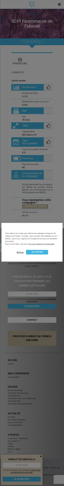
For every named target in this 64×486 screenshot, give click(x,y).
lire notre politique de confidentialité (41, 244)
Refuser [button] (20, 252)
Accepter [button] (37, 252)
